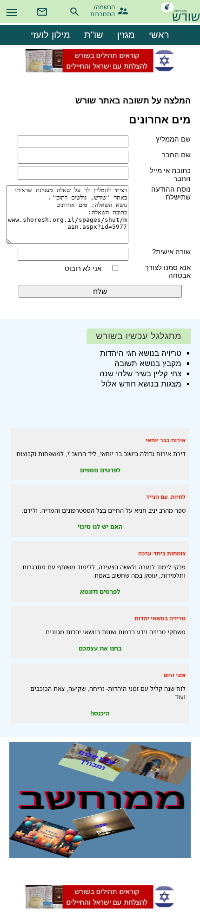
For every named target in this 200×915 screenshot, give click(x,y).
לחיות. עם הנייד (166, 497)
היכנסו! (100, 713)
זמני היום (174, 675)
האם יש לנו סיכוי (100, 526)
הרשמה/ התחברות (107, 9)
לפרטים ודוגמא (100, 591)
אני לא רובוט (83, 268)
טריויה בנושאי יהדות (160, 618)
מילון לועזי (50, 35)
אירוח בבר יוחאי (166, 440)
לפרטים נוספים (100, 470)
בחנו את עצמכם (100, 648)
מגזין (126, 35)
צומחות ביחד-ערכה (162, 553)
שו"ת (93, 35)
